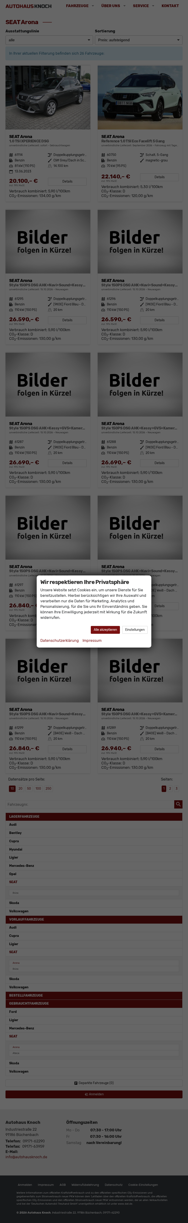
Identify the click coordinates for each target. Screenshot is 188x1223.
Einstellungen (135, 630)
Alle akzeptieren (105, 630)
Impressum (92, 640)
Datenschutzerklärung (59, 640)
